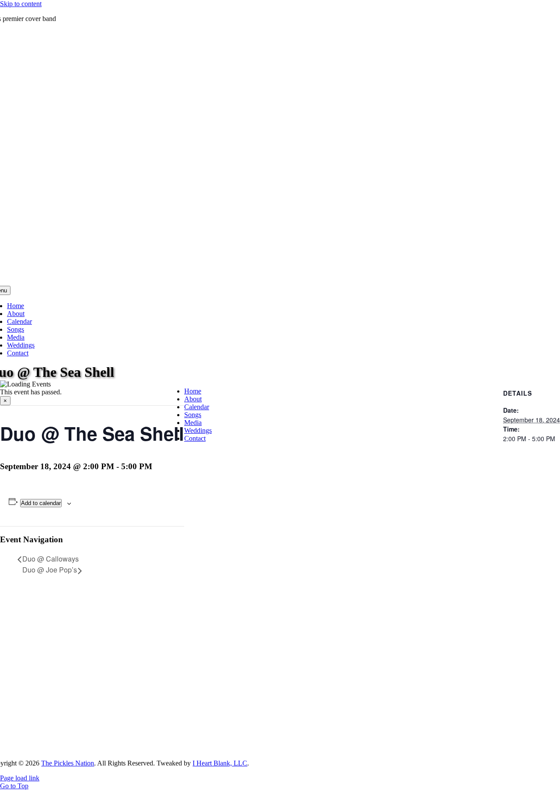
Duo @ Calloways (50, 559)
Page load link (19, 778)
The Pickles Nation (67, 763)
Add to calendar (41, 503)
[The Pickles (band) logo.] (275, 748)
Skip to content (21, 3)
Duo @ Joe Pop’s (49, 570)
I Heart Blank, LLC (219, 763)
